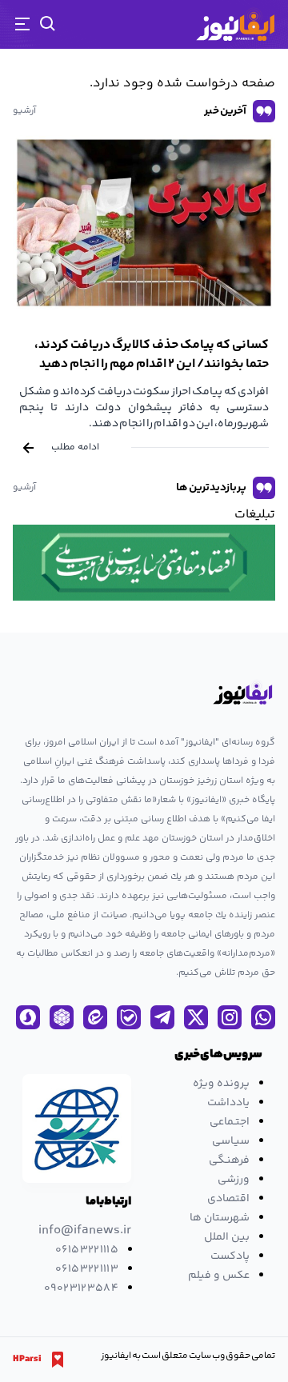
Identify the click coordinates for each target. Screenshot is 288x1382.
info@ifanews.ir (84, 1230)
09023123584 (81, 1288)
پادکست (230, 1256)
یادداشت (228, 1103)
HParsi (27, 1359)
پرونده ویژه (221, 1083)
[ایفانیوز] (235, 24)
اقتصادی (228, 1199)
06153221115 (86, 1250)
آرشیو (24, 111)
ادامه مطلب (75, 447)
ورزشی (234, 1179)
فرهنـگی (229, 1160)
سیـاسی (231, 1141)
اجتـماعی (230, 1122)
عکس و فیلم (219, 1275)
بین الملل (227, 1237)
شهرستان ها (220, 1218)
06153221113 (86, 1269)
